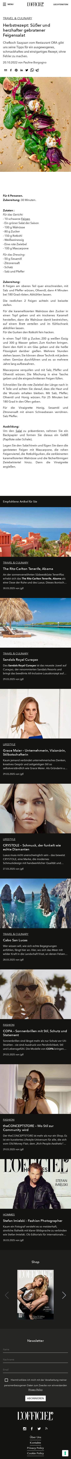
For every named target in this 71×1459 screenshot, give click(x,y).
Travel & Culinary (17, 18)
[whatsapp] (32, 71)
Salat (19, 430)
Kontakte (35, 1442)
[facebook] (11, 71)
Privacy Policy (35, 1389)
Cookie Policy (35, 1453)
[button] (64, 1295)
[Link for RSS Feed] (46, 1429)
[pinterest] (16, 71)
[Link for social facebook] (32, 1429)
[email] (5, 71)
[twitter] (26, 71)
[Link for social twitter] (39, 1429)
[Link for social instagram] (24, 1429)
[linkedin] (21, 71)
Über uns (35, 1437)
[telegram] (37, 71)
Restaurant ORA (46, 43)
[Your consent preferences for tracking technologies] (65, 1453)
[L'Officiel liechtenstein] (35, 4)
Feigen (25, 218)
